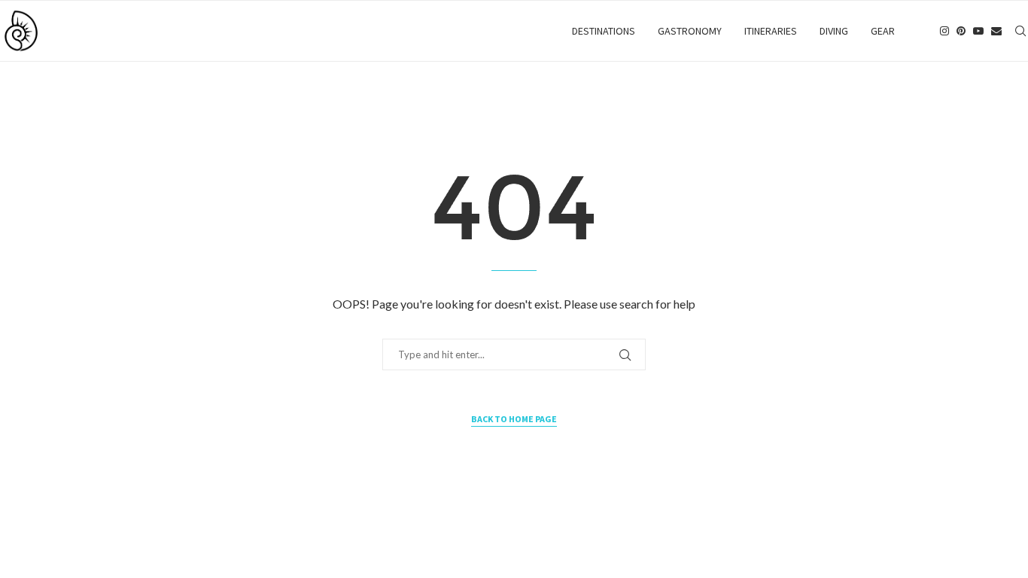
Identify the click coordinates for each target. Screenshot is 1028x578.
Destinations (603, 31)
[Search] (1020, 31)
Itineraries (770, 31)
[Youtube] (978, 31)
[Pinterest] (961, 31)
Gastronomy (690, 31)
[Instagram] (944, 31)
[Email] (996, 31)
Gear (883, 31)
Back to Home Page (514, 418)
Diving (834, 31)
